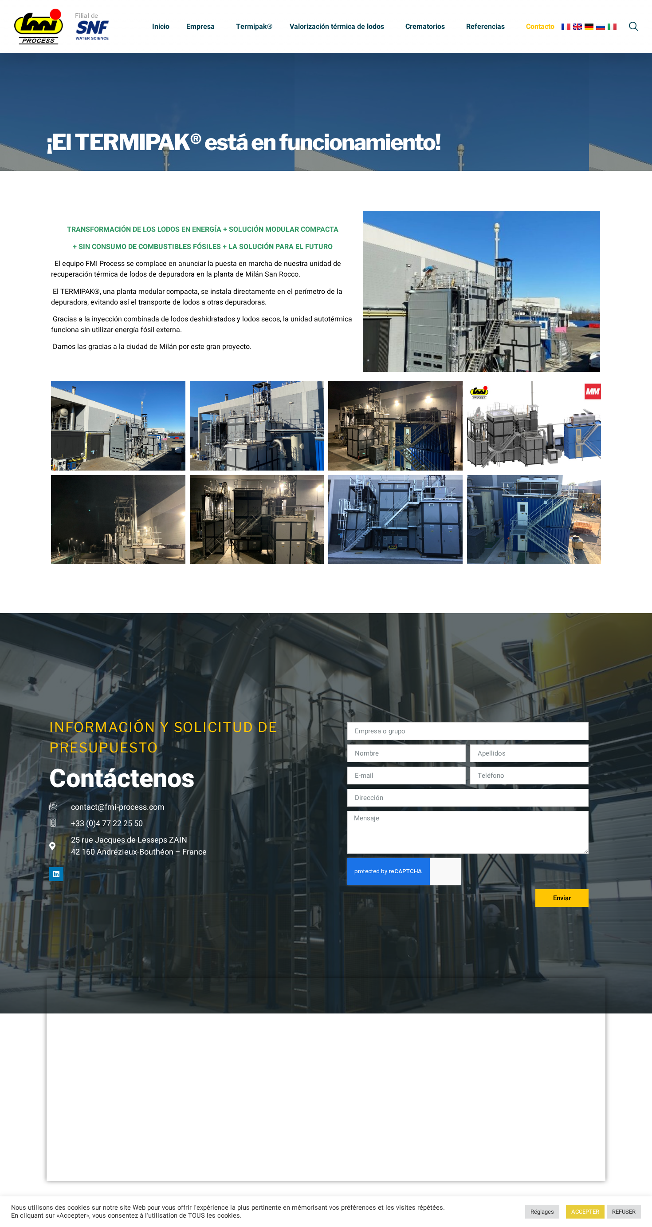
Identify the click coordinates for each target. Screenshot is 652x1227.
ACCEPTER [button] (585, 1211)
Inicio (160, 26)
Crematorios (425, 26)
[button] (633, 25)
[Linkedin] (56, 874)
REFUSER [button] (624, 1211)
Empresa (200, 26)
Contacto (540, 26)
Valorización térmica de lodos (337, 26)
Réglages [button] (542, 1211)
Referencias (485, 26)
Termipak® (254, 26)
